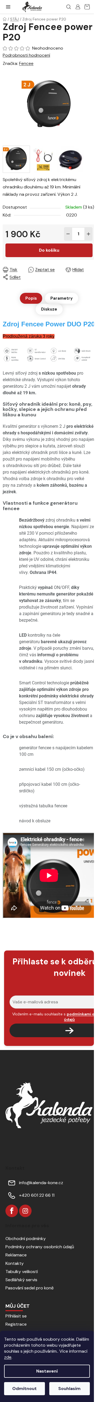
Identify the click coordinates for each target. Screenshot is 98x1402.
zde (7, 1357)
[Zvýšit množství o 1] (88, 234)
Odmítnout (24, 1388)
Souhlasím (69, 1388)
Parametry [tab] (61, 298)
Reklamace (16, 1255)
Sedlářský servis (21, 1280)
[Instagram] (25, 1211)
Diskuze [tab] (49, 309)
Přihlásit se (16, 1316)
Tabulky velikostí (21, 1271)
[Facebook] (11, 1211)
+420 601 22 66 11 (36, 1195)
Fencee (26, 63)
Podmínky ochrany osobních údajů (39, 1247)
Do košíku (49, 250)
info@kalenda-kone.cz (41, 1183)
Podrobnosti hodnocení (26, 55)
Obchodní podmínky (25, 1238)
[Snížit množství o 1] (68, 234)
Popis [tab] (31, 298)
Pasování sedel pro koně (29, 1288)
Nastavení (47, 1371)
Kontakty (14, 1263)
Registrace (16, 1324)
